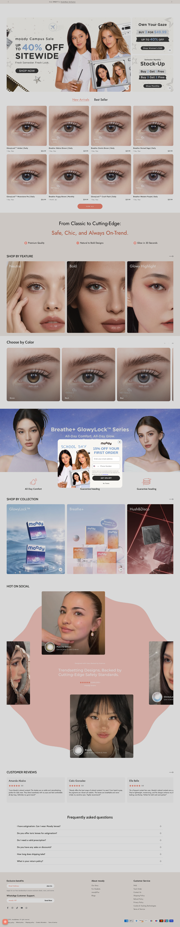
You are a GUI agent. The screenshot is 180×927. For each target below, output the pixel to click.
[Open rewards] (5, 921)
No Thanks (106, 483)
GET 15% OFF (106, 478)
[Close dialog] (119, 442)
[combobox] (95, 466)
